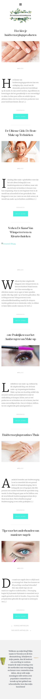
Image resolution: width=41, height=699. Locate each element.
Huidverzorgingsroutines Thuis (20, 435)
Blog (21, 68)
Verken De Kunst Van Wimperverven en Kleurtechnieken (20, 232)
